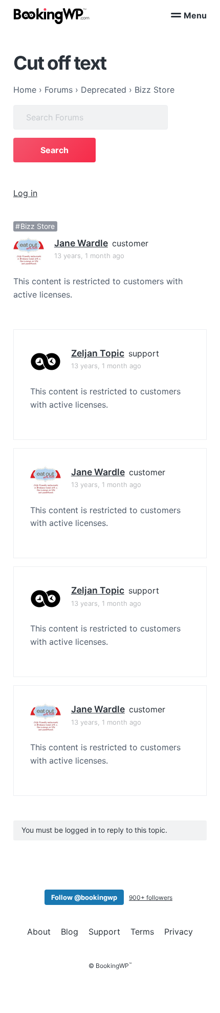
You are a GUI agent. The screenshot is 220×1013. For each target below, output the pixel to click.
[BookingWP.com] (51, 16)
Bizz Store (37, 226)
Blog (69, 931)
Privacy (178, 931)
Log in (25, 193)
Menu (195, 15)
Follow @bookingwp (84, 897)
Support (104, 931)
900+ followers (150, 897)
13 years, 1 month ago (89, 255)
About (39, 931)
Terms (142, 931)
